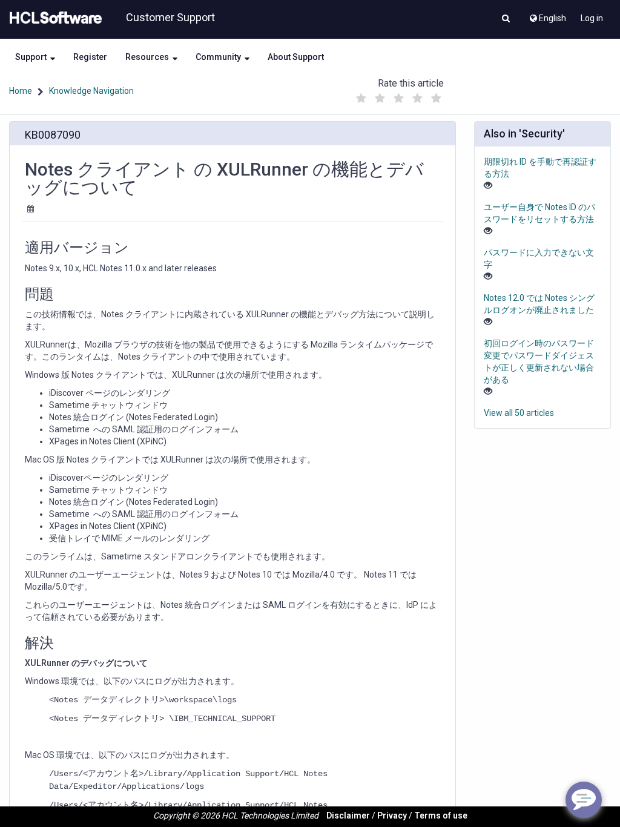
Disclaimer (348, 815)
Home (20, 91)
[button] (506, 19)
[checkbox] (361, 98)
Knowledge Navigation (91, 91)
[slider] (399, 95)
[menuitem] (547, 15)
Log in (592, 18)
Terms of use (440, 815)
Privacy (392, 815)
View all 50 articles (519, 413)
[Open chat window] (584, 800)
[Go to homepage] (53, 18)
